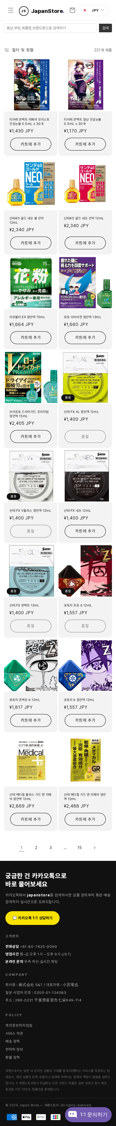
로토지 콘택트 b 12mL (24, 700)
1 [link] (22, 847)
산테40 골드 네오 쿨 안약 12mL (26, 220)
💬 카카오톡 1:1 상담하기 (32, 918)
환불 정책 (12, 1057)
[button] (11, 10)
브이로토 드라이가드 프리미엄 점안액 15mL (29, 414)
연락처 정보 (14, 1049)
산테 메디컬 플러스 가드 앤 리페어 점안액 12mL (30, 797)
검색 (105, 28)
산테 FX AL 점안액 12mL (81, 412)
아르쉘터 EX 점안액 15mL (27, 317)
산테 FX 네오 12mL (77, 511)
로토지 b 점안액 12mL (79, 700)
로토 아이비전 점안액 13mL (82, 317)
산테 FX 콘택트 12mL (24, 605)
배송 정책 (12, 1041)
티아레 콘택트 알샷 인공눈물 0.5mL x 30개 (82, 122)
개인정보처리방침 (19, 1025)
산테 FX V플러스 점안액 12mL (30, 511)
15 (80, 848)
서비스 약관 (14, 1033)
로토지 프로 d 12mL (78, 605)
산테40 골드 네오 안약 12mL (84, 218)
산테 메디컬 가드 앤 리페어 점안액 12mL (85, 797)
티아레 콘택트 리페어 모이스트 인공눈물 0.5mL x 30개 (29, 122)
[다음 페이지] (94, 848)
